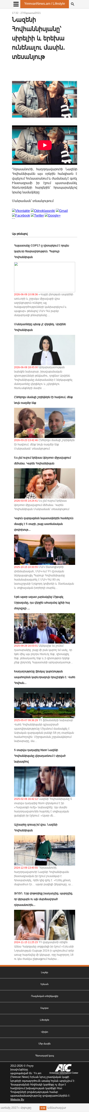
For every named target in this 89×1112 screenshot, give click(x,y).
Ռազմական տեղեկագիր (44, 996)
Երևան (44, 984)
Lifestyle (44, 1020)
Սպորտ (44, 1008)
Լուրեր (44, 972)
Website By (17, 1099)
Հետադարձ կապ (44, 1055)
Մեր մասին (44, 1043)
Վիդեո (44, 1031)
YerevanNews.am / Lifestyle (44, 3)
